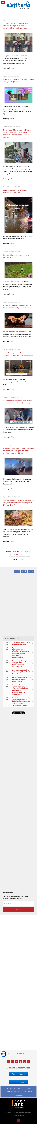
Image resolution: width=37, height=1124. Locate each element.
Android (22, 1074)
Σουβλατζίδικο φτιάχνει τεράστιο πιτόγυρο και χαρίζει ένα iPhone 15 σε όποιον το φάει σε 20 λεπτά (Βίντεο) (18, 502)
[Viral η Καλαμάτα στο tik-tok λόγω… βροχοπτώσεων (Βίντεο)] (18, 215)
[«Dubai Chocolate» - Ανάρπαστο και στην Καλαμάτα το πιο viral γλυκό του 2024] (18, 320)
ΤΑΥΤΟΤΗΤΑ (18, 1092)
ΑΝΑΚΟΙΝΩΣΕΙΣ (29, 1092)
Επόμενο (22, 555)
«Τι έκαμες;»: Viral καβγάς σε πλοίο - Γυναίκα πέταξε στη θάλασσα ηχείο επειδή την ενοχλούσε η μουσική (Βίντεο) (18, 451)
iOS (13, 1074)
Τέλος (28, 555)
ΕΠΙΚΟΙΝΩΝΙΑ (18, 1095)
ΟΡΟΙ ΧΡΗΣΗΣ (8, 1092)
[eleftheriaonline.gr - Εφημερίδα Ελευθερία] (18, 5)
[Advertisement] (18, 768)
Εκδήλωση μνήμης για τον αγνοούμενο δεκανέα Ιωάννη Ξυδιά (21, 679)
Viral (12, 68)
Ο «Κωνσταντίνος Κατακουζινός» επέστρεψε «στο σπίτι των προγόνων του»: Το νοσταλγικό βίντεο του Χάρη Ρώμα (18, 26)
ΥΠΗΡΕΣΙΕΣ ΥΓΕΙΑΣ (23, 1088)
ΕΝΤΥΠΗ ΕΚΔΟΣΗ (18, 1082)
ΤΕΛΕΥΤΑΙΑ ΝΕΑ (12, 639)
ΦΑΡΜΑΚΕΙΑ (11, 1088)
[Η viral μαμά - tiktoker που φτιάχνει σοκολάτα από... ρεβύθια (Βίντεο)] (18, 94)
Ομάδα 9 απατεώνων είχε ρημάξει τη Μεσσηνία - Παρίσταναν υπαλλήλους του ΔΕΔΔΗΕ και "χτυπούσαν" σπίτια (21, 701)
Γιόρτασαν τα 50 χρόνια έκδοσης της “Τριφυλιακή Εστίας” (21, 672)
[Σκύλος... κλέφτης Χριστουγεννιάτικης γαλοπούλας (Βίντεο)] (18, 270)
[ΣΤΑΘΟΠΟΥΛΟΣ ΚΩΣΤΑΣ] (18, 1104)
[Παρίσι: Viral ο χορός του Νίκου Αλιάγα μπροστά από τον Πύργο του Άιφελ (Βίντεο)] (18, 368)
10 (17, 555)
